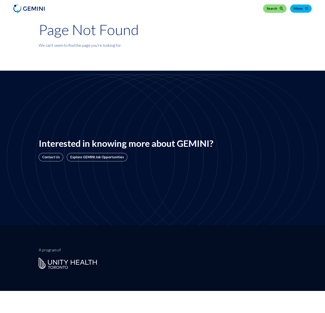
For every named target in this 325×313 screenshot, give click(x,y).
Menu (298, 8)
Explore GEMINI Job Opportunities (97, 157)
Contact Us (51, 157)
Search (272, 8)
